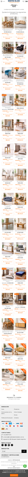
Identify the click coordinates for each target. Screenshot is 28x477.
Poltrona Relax (20, 54)
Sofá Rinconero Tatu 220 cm (20, 30)
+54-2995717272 (7, 434)
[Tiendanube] (14, 460)
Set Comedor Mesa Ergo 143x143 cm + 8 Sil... (7, 55)
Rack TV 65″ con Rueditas (20, 256)
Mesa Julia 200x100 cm (20, 230)
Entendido (14, 475)
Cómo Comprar (18, 412)
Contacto (16, 418)
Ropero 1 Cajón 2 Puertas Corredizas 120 (20, 157)
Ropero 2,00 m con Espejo (8, 281)
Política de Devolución (7, 418)
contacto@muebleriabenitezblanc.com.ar (13, 437)
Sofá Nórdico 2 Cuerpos (20, 357)
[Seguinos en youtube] (9, 445)
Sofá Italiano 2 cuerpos (7, 206)
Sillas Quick (20, 305)
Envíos (15, 415)
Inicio (2, 409)
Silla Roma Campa (7, 181)
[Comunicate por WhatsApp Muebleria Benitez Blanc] (25, 466)
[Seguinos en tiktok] (12, 445)
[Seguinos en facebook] (6, 445)
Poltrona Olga (20, 205)
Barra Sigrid (20, 131)
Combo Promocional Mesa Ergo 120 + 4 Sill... (7, 30)
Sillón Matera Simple (20, 106)
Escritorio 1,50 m (8, 381)
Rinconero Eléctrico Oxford (7, 306)
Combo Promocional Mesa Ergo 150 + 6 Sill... (7, 331)
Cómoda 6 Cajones (7, 255)
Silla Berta (8, 131)
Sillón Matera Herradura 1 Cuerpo (8, 80)
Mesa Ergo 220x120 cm (7, 230)
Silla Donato (20, 181)
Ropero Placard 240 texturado (7, 107)
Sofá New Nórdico (7, 356)
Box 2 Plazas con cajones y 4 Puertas (20, 382)
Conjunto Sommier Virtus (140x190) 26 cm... (20, 281)
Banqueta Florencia (8, 156)
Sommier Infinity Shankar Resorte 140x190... (20, 80)
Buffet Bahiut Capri (20, 330)
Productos (16, 409)
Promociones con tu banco (6, 412)
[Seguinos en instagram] (2, 445)
